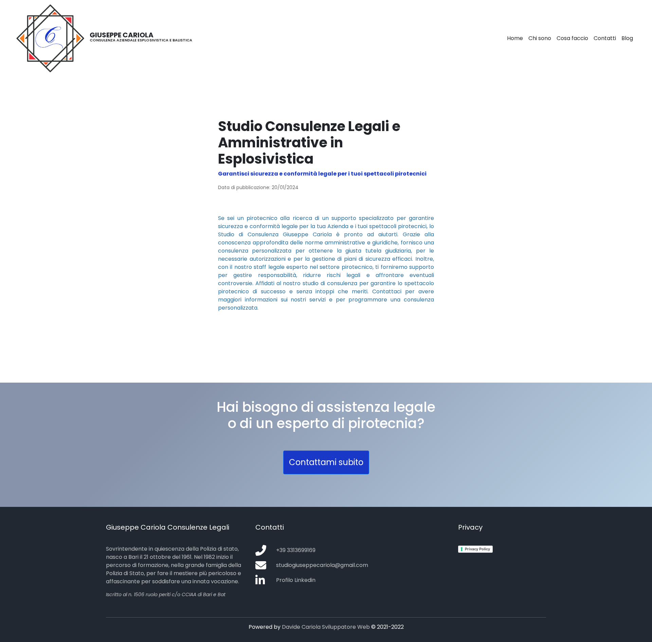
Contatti (605, 38)
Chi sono (539, 38)
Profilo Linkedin (295, 580)
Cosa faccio (572, 38)
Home (515, 38)
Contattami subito (326, 462)
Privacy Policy (477, 549)
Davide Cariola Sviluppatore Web (326, 627)
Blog (627, 38)
